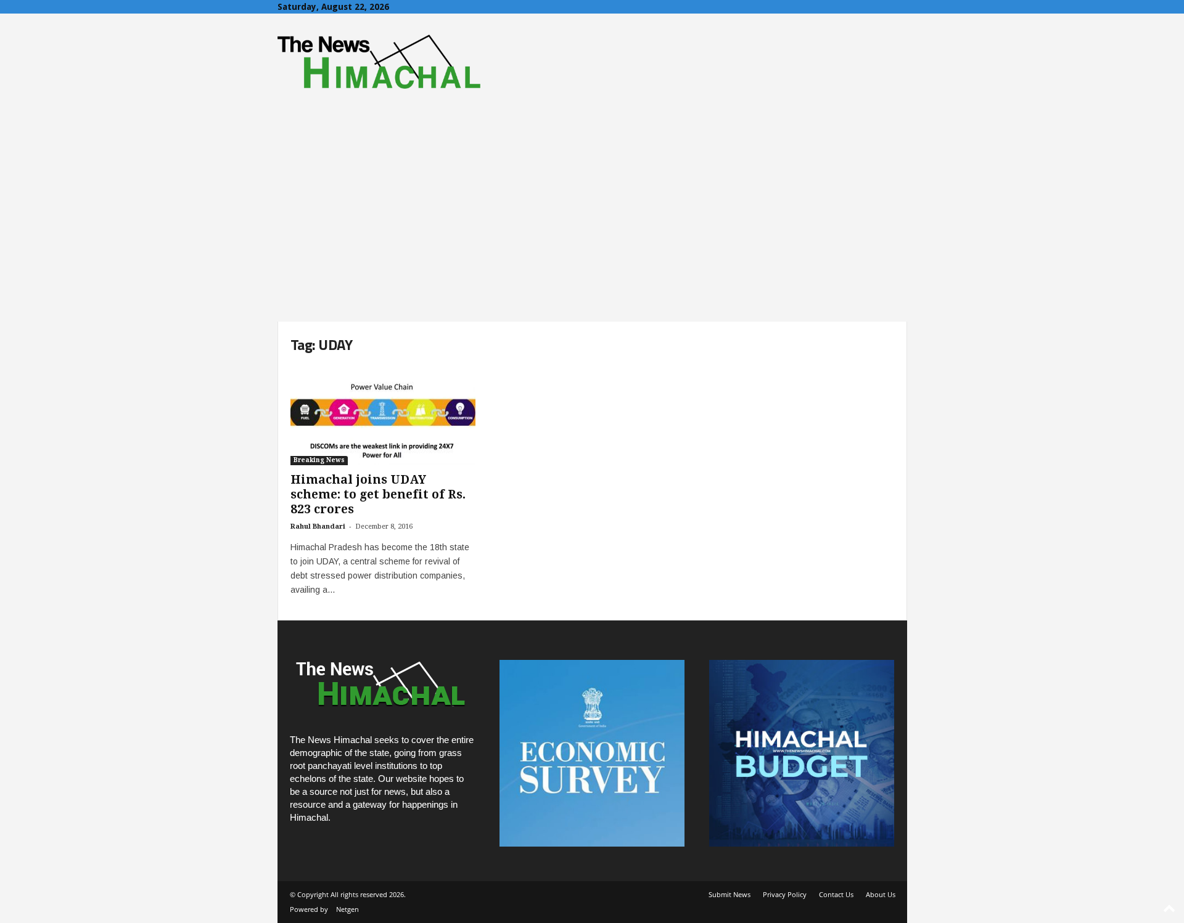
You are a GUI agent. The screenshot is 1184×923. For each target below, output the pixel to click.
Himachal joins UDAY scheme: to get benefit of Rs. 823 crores (378, 494)
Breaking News (319, 460)
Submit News (729, 894)
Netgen (347, 909)
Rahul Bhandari (317, 526)
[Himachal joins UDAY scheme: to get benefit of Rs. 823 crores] (382, 416)
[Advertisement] (592, 229)
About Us (880, 894)
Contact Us (836, 894)
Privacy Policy (785, 894)
